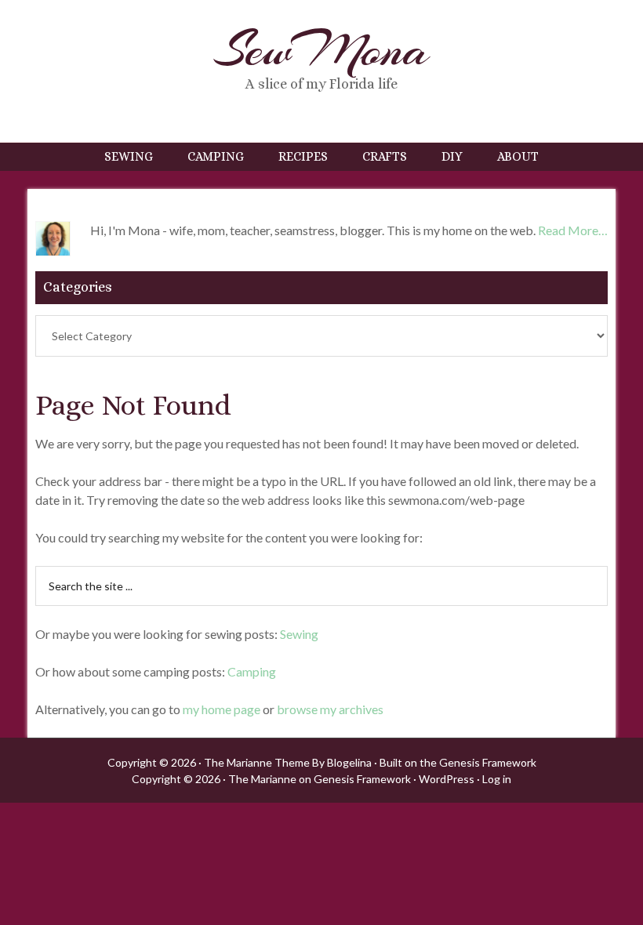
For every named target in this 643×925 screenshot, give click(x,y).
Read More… (573, 230)
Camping (251, 671)
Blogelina (349, 762)
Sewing (299, 633)
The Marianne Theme (257, 762)
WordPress (446, 778)
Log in (496, 778)
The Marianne (262, 778)
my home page (221, 709)
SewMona (321, 49)
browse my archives (330, 709)
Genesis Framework (487, 762)
